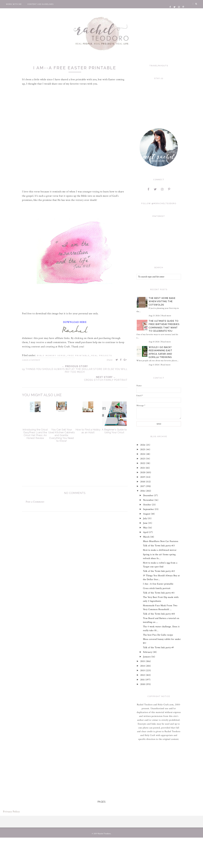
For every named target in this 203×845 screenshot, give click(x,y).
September (149, 509)
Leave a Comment (31, 360)
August (147, 513)
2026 (143, 444)
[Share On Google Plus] (125, 359)
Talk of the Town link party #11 (159, 592)
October (147, 504)
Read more (166, 315)
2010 (143, 684)
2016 (143, 490)
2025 (143, 449)
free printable (79, 356)
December (148, 495)
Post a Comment (35, 501)
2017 (143, 486)
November (149, 500)
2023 (143, 458)
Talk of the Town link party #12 (159, 571)
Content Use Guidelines (40, 4)
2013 (143, 670)
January (147, 656)
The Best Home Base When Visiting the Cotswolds (162, 301)
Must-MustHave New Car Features (160, 541)
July (145, 518)
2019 (143, 477)
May (145, 527)
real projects (101, 356)
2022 (143, 463)
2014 (143, 665)
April (146, 532)
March (146, 536)
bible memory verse (51, 356)
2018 (143, 481)
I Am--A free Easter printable (158, 583)
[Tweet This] (117, 359)
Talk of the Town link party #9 (158, 647)
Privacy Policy (11, 811)
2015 (143, 661)
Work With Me (14, 4)
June (145, 523)
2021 (143, 467)
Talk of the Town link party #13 (159, 545)
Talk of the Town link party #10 (159, 613)
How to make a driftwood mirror (160, 550)
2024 (143, 454)
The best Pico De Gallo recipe (158, 634)
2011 (142, 679)
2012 (143, 675)
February (148, 652)
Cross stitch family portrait (156, 588)
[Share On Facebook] (121, 359)
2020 (143, 472)
